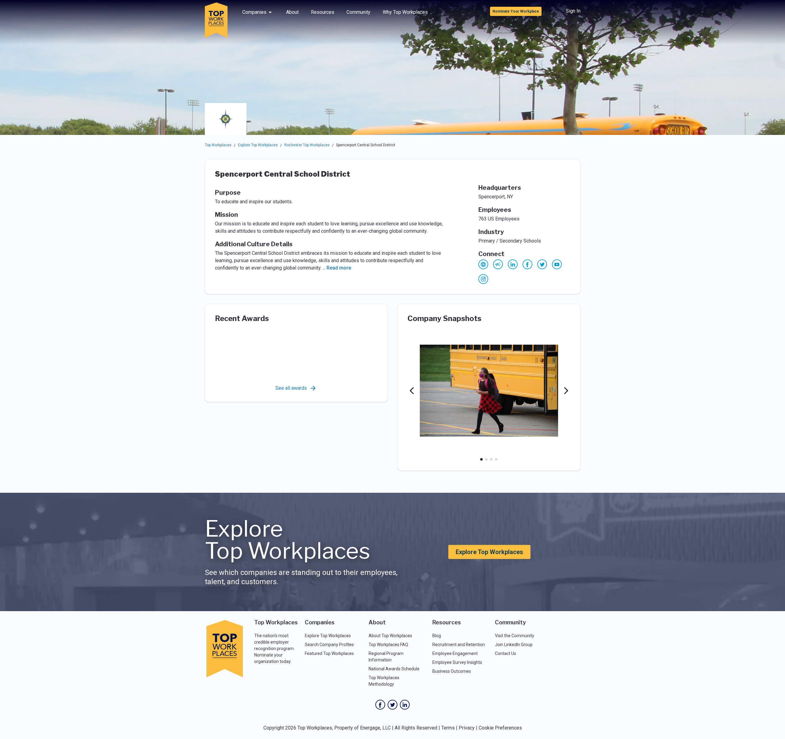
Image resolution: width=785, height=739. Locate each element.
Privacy (467, 728)
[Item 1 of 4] (481, 459)
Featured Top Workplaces (329, 653)
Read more (339, 268)
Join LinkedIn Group (514, 644)
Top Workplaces (218, 145)
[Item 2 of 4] (486, 459)
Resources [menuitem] (322, 12)
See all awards (291, 388)
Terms (448, 728)
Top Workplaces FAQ (388, 644)
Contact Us (505, 653)
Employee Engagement (455, 653)
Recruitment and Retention (458, 644)
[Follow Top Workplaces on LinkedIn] (405, 705)
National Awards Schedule (394, 668)
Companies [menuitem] (254, 12)
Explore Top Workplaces (258, 145)
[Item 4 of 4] (496, 459)
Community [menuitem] (358, 12)
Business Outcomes (451, 671)
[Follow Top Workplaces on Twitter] (392, 705)
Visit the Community (514, 635)
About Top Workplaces (390, 635)
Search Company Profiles (329, 644)
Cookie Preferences (500, 728)
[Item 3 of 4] (491, 459)
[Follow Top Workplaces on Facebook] (380, 705)
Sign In (573, 11)
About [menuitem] (292, 12)
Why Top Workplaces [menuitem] (405, 12)
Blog (436, 635)
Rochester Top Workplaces (307, 145)
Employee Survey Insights (457, 662)
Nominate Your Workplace (515, 11)
